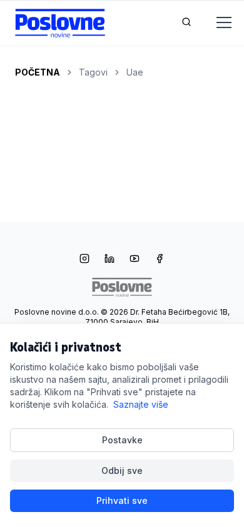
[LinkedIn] (109, 259)
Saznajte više (140, 404)
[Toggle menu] (216, 23)
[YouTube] (135, 259)
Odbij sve (122, 470)
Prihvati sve (122, 500)
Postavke (122, 440)
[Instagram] (84, 259)
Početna (37, 72)
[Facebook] (160, 259)
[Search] (186, 23)
